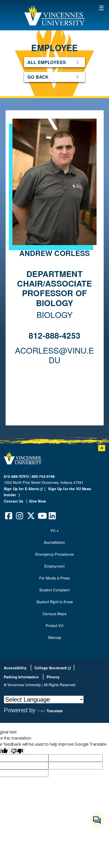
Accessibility (16, 667)
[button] (54, 15)
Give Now (37, 501)
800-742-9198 (43, 476)
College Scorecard (52, 667)
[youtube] (41, 512)
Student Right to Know (54, 601)
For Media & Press (54, 577)
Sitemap (54, 637)
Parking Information (22, 676)
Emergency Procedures (54, 554)
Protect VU (54, 625)
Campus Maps (54, 613)
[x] (30, 512)
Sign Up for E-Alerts (25, 488)
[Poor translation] (17, 750)
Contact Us (14, 501)
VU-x (54, 530)
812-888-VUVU (16, 476)
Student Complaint (54, 589)
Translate (55, 710)
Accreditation (54, 542)
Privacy (53, 676)
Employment (54, 566)
